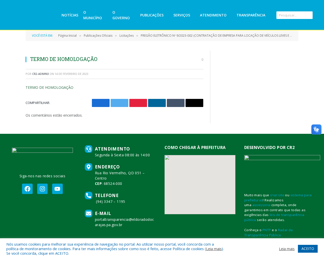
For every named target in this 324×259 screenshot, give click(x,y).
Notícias (70, 15)
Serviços (181, 15)
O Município (92, 15)
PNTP (266, 230)
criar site (277, 195)
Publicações (152, 15)
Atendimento (213, 15)
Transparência (250, 15)
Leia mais (214, 248)
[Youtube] (57, 189)
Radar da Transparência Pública (268, 232)
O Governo (121, 15)
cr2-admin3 (40, 74)
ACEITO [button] (307, 248)
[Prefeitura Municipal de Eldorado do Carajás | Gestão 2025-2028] (35, 15)
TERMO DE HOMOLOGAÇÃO (49, 87)
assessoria (261, 205)
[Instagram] (42, 189)
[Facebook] (27, 189)
